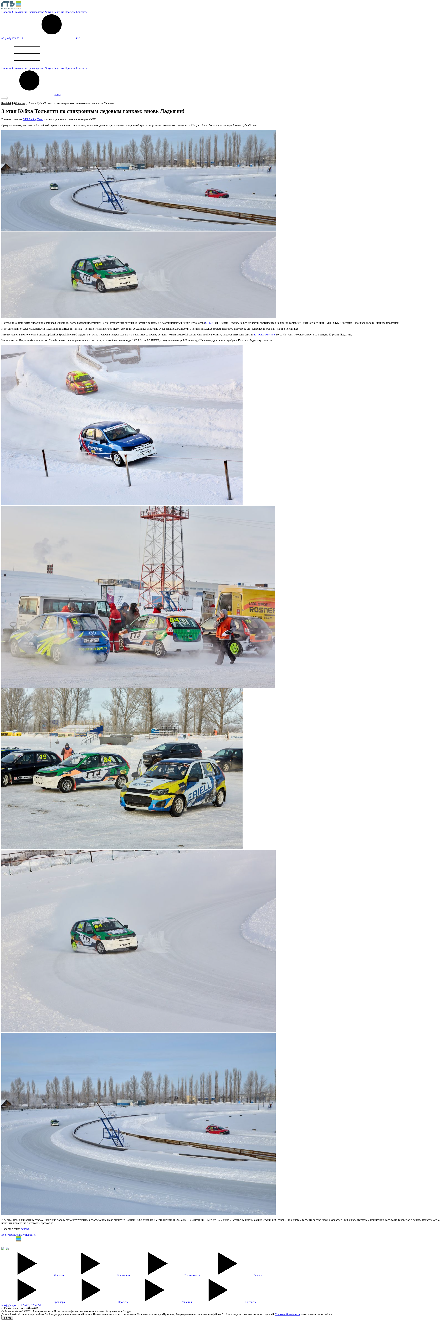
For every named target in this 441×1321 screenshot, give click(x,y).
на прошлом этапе (264, 334)
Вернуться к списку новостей (18, 1234)
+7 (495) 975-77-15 (12, 38)
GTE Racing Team (33, 119)
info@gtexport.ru (10, 1305)
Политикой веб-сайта (287, 1314)
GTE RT (210, 322)
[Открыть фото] (122, 425)
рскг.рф (25, 1228)
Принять (7, 1318)
